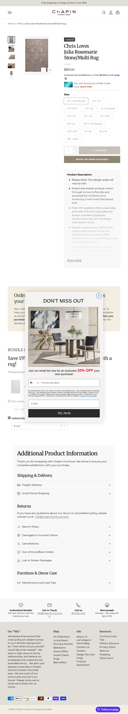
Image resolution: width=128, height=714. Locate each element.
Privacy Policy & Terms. (88, 396)
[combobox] (34, 383)
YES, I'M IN (64, 413)
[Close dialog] (99, 296)
